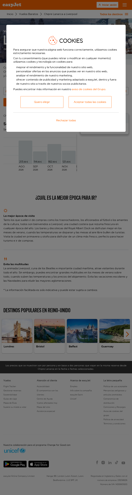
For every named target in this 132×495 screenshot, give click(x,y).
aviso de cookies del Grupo (88, 89)
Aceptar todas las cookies (90, 102)
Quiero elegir (42, 102)
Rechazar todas (66, 120)
